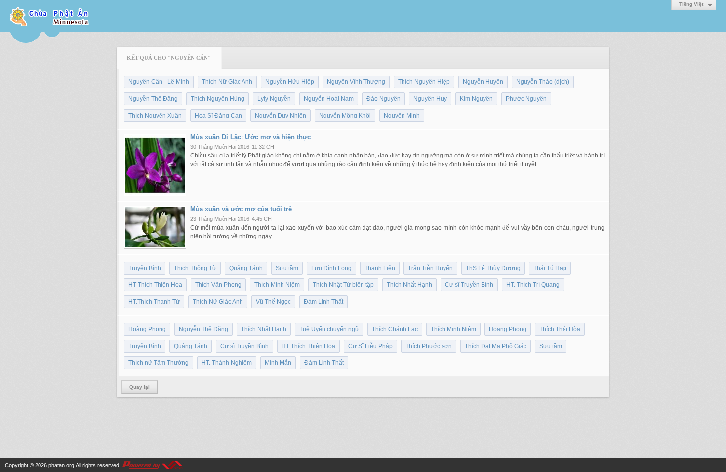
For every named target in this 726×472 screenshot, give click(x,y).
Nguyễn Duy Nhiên (280, 115)
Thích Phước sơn (428, 346)
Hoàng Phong (147, 329)
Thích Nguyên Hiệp (424, 82)
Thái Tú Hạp (549, 268)
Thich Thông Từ (195, 268)
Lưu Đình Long (331, 268)
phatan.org (61, 465)
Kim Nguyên (476, 98)
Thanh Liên (379, 268)
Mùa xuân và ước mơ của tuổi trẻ (241, 209)
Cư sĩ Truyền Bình (469, 284)
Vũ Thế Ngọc (273, 301)
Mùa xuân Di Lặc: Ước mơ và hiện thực (250, 137)
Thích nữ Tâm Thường (158, 362)
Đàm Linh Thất (323, 301)
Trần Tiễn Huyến (430, 268)
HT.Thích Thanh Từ (154, 301)
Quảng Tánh (246, 268)
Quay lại (139, 387)
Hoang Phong (507, 329)
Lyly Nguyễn (274, 98)
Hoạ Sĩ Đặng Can (218, 115)
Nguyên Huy (430, 98)
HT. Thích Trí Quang (533, 284)
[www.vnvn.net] (152, 465)
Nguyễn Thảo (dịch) (542, 82)
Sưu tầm (287, 268)
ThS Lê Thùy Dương (493, 268)
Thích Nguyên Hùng (217, 98)
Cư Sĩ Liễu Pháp (370, 346)
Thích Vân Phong (218, 284)
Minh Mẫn (278, 362)
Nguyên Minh (402, 115)
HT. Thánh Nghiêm (227, 362)
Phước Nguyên (526, 98)
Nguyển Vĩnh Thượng (356, 82)
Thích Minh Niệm (277, 284)
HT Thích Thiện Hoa (155, 284)
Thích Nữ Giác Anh (227, 82)
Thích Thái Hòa (559, 329)
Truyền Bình (144, 268)
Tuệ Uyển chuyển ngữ (329, 329)
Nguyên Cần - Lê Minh (158, 82)
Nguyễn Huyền (483, 82)
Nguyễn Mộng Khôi (345, 115)
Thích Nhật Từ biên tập (343, 284)
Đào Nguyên (383, 98)
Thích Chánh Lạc (395, 329)
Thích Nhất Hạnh (409, 284)
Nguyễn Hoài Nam (329, 98)
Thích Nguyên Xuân (155, 115)
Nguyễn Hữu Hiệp (289, 82)
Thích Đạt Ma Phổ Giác (495, 346)
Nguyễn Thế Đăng (153, 98)
